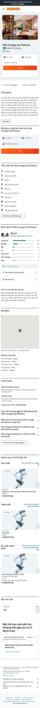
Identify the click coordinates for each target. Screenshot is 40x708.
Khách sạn (18, 698)
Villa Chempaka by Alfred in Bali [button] (13, 574)
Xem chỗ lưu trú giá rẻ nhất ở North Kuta (31, 505)
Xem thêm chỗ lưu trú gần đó (30, 464)
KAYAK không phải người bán (13, 679)
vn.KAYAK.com (9, 698)
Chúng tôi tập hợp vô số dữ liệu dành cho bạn (18, 683)
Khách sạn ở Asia (28, 698)
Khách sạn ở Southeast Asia (11, 701)
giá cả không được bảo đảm (10, 673)
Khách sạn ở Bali (26, 699)
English (21, 4)
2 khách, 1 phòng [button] (10, 62)
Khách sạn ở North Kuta (13, 652)
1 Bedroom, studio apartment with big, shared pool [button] (19, 491)
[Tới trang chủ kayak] (13, 9)
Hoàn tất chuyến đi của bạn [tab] (14, 637)
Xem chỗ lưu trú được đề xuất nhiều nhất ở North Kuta (30, 548)
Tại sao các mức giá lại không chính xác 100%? (17, 687)
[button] (37, 3)
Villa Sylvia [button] (5, 533)
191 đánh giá (17, 48)
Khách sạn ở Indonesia (13, 699)
